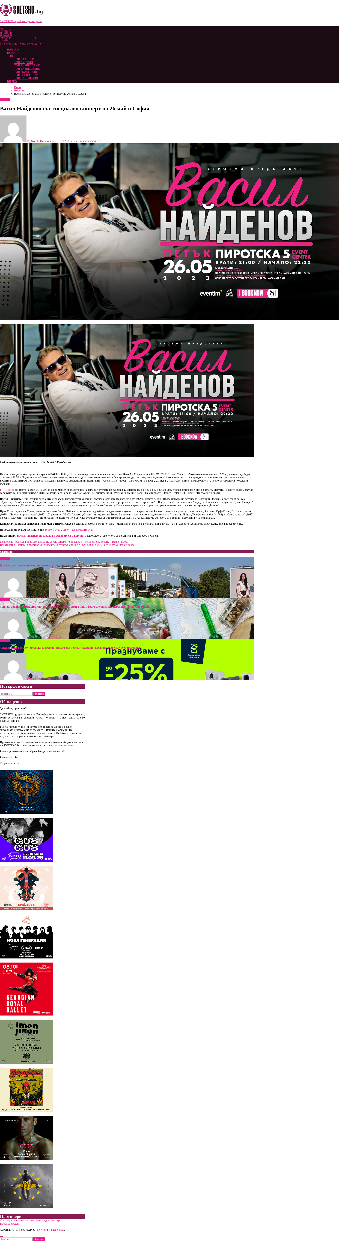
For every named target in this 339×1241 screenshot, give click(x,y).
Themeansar (57, 1229)
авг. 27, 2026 (41, 596)
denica (30, 596)
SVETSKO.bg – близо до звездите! (21, 21)
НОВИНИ (13, 52)
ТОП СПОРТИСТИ (26, 74)
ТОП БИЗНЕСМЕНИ (27, 68)
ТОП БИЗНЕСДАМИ (27, 65)
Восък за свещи (9, 1223)
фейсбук (52, 529)
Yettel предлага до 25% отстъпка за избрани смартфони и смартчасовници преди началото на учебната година (70, 647)
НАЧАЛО (13, 49)
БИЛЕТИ (5, 489)
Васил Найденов (79, 140)
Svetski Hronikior (41, 140)
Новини (5, 99)
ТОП (10, 55)
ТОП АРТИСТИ (24, 59)
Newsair (41, 1229)
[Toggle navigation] (1, 28)
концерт (96, 140)
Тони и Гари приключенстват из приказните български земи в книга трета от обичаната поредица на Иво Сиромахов (75, 606)
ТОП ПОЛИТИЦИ (25, 71)
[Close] (1, 1236)
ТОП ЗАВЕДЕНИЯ (26, 78)
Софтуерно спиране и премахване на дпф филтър (30, 1220)
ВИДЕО (12, 81)
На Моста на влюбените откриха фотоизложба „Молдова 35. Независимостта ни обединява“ (59, 565)
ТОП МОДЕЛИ (23, 62)
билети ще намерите (78, 529)
